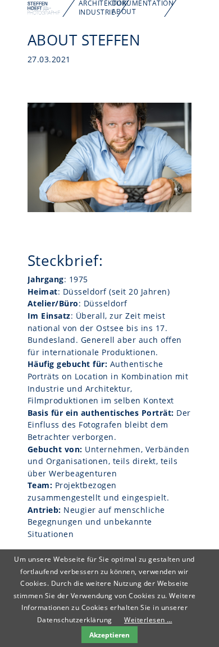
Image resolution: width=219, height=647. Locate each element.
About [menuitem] (124, 11)
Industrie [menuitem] (97, 12)
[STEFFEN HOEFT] (44, 12)
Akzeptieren (109, 634)
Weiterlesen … (148, 620)
